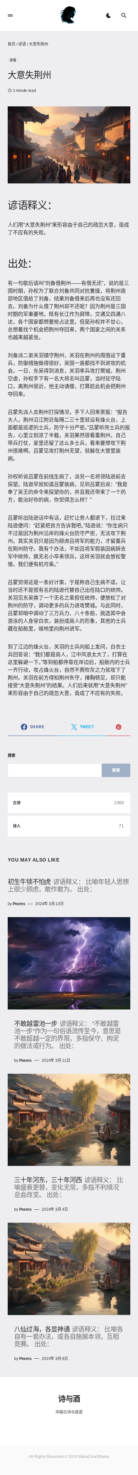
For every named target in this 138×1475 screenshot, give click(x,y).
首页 (11, 44)
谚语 (22, 44)
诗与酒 (69, 1398)
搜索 (12, 755)
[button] (10, 15)
